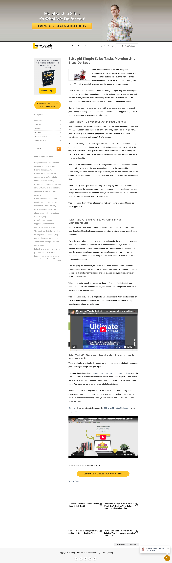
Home (73, 46)
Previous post (121, 545)
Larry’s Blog (98, 46)
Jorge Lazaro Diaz (77, 465)
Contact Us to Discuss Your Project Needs (47, 105)
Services (87, 46)
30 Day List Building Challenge (116, 408)
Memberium (38, 132)
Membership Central (40, 136)
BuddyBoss (37, 124)
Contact (106, 46)
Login (112, 46)
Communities (38, 121)
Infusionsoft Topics (40, 140)
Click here (72, 408)
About (79, 46)
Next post (133, 545)
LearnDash (37, 128)
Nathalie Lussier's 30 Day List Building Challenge (111, 373)
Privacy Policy (107, 553)
